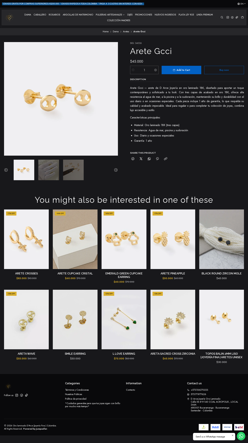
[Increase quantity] (155, 70)
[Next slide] (115, 170)
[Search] (222, 17)
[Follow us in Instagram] (227, 17)
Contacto (130, 390)
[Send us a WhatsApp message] (241, 436)
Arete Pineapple (173, 273)
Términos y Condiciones (77, 390)
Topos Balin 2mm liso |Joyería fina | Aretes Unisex (221, 355)
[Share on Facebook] (133, 159)
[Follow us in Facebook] (232, 17)
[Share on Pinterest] (157, 159)
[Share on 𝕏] (141, 159)
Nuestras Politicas (73, 394)
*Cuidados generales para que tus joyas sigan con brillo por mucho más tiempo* (92, 405)
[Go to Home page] (9, 17)
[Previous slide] (6, 170)
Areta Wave (26, 353)
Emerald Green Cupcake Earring (124, 275)
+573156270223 (199, 390)
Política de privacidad (75, 398)
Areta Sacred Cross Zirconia (172, 353)
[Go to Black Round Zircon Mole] (221, 239)
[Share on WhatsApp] (149, 159)
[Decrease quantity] (133, 70)
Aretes (126, 31)
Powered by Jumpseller (35, 428)
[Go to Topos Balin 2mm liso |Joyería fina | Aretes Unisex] (221, 319)
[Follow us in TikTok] (236, 17)
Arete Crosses (26, 273)
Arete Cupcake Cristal (75, 273)
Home (105, 31)
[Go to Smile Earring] (75, 319)
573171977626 (198, 394)
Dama (116, 31)
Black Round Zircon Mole (222, 273)
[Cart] (242, 17)
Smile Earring (75, 353)
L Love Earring (124, 353)
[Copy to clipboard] (165, 159)
